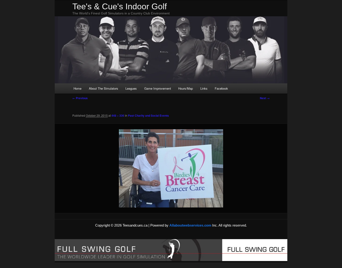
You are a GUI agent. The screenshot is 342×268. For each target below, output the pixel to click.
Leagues (131, 88)
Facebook (221, 88)
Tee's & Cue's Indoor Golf (119, 6)
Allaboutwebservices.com (190, 225)
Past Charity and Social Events (148, 115)
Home (77, 88)
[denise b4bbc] (171, 168)
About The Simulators (103, 88)
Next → (265, 98)
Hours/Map (185, 88)
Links (204, 88)
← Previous (80, 98)
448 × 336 (117, 115)
